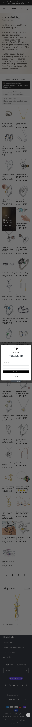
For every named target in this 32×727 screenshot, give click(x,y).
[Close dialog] (29, 347)
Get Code (16, 371)
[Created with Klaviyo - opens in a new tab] (16, 381)
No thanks (16, 376)
